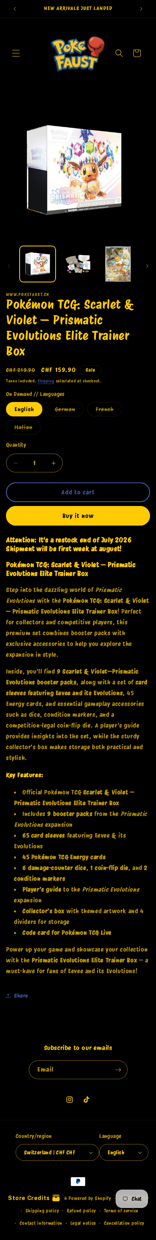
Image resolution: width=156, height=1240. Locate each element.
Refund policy (81, 1211)
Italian (27, 429)
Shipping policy (42, 1211)
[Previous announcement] (15, 9)
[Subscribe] (118, 1069)
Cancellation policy (124, 1223)
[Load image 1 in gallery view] (38, 264)
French (109, 411)
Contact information (41, 1223)
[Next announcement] (141, 9)
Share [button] (21, 995)
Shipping (46, 380)
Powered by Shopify (89, 1198)
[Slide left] (9, 266)
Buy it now (78, 516)
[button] (16, 53)
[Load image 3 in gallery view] (118, 264)
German (69, 411)
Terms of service (121, 1211)
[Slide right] (147, 266)
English (24, 409)
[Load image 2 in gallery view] (78, 264)
